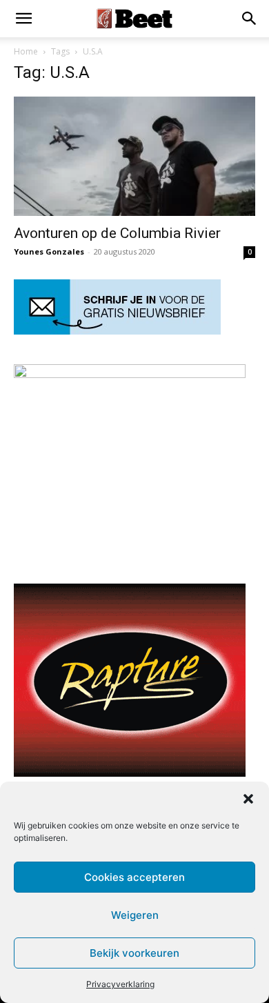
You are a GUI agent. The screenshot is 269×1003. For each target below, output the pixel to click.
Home (26, 51)
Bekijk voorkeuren (134, 953)
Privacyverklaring (120, 984)
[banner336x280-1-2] (130, 772)
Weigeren (135, 915)
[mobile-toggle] (23, 18)
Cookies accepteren (134, 877)
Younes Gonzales (49, 251)
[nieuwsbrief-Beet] (117, 330)
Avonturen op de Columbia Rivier (117, 233)
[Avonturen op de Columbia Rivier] (134, 156)
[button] (248, 799)
